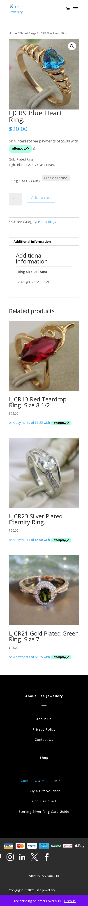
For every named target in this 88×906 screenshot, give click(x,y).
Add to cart (41, 197)
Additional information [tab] (32, 241)
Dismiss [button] (70, 901)
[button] (72, 46)
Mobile (47, 780)
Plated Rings (27, 33)
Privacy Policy (44, 729)
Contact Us (44, 739)
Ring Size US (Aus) (25, 181)
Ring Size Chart (44, 801)
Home (13, 33)
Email (62, 780)
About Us (44, 719)
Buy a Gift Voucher (44, 791)
